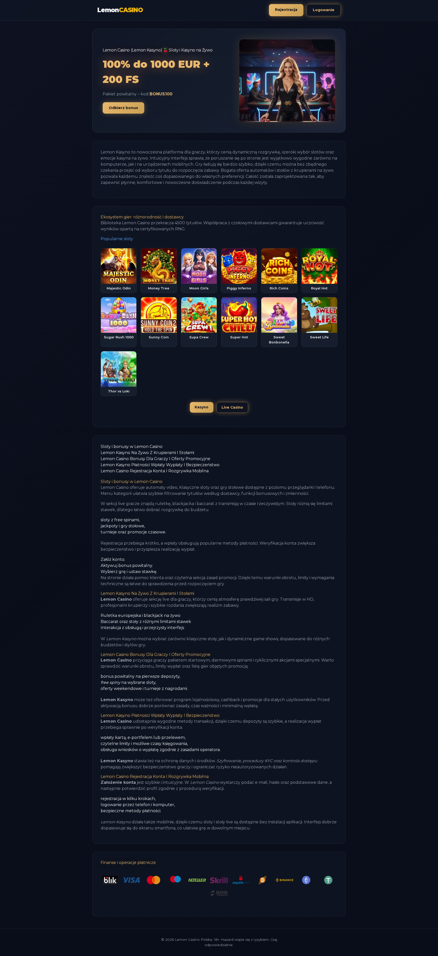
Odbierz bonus (123, 108)
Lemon (120, 10)
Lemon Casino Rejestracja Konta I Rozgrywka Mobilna (155, 470)
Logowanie (323, 10)
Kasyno (201, 407)
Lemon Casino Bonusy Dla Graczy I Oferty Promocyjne (155, 458)
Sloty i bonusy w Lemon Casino (131, 446)
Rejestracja (286, 9)
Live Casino (232, 407)
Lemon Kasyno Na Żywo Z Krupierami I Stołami (147, 452)
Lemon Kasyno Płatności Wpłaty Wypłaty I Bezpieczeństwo (160, 464)
